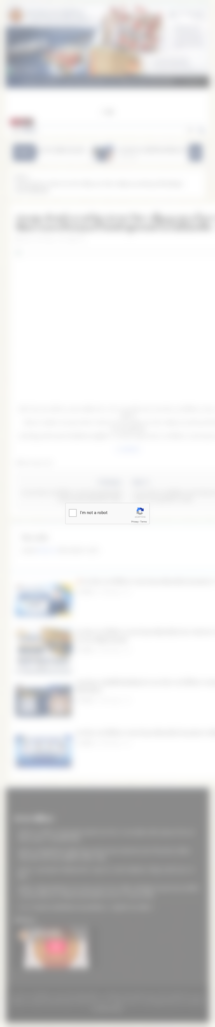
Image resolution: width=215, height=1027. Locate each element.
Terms (143, 521)
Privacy (135, 521)
